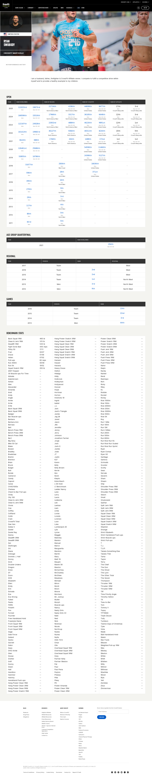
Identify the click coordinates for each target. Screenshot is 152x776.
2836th (62, 164)
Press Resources (46, 719)
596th (29, 173)
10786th (36, 156)
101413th (22, 132)
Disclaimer (59, 772)
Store (81, 8)
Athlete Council (46, 723)
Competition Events (43, 8)
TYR (80, 754)
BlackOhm (81, 750)
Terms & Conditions (28, 772)
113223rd (22, 107)
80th (29, 214)
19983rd (36, 132)
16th (62, 180)
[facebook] (112, 772)
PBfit (80, 728)
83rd (29, 222)
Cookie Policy (50, 772)
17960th (52, 114)
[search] (138, 8)
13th (122, 308)
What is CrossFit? (64, 712)
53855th (22, 156)
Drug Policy (26, 714)
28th (62, 172)
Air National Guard (83, 712)
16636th (95, 164)
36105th (88, 114)
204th (71, 139)
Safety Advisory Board (47, 721)
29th (29, 197)
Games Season (19, 8)
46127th (52, 131)
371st (95, 172)
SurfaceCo (81, 734)
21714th (52, 106)
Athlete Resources (46, 714)
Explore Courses (64, 719)
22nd (122, 313)
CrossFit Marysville (14, 53)
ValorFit (81, 752)
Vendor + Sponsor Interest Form (48, 726)
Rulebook (25, 712)
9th (62, 188)
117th (29, 205)
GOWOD (81, 732)
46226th (88, 123)
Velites (80, 717)
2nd (93, 270)
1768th (52, 139)
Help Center (45, 733)
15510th (36, 115)
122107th (22, 124)
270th (29, 189)
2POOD (81, 721)
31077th (29, 165)
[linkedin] (125, 772)
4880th (71, 123)
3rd (62, 196)
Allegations (26, 717)
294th (110, 244)
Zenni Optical (82, 725)
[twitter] (115, 772)
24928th (36, 124)
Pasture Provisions (83, 730)
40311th (88, 131)
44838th (88, 106)
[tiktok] (128, 772)
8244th (102, 131)
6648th (102, 114)
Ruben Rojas (82, 759)
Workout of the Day (65, 714)
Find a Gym (63, 717)
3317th (71, 114)
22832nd (52, 123)
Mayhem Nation (83, 748)
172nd (102, 139)
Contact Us (44, 735)
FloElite (80, 756)
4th (62, 205)
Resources (69, 8)
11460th (102, 147)
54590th (88, 147)
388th (36, 140)
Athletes (55, 8)
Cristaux (81, 741)
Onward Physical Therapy (85, 737)
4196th (71, 106)
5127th (102, 155)
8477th (102, 106)
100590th (22, 115)
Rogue (80, 714)
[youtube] (121, 772)
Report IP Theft (77, 772)
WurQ (80, 745)
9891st (102, 123)
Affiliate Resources (47, 717)
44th (122, 323)
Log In (145, 8)
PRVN (80, 739)
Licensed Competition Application (47, 730)
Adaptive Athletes (46, 712)
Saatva (80, 723)
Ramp (80, 743)
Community (30, 8)
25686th (36, 148)
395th (29, 181)
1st (93, 279)
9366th (71, 131)
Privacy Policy (40, 772)
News (62, 8)
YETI (80, 719)
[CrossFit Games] (6, 5)
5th (62, 213)
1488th (88, 139)
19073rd (36, 107)
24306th (88, 155)
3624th (22, 140)
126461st (22, 148)
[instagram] (118, 772)
